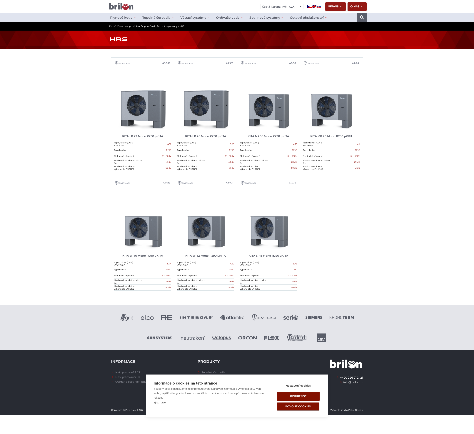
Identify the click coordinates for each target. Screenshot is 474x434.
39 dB (231, 162)
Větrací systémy (193, 17)
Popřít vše (298, 396)
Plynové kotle (121, 17)
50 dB (294, 168)
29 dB (357, 162)
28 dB (294, 162)
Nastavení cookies (298, 385)
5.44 (169, 263)
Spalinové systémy (264, 17)
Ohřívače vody (228, 17)
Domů (112, 26)
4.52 (169, 144)
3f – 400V (166, 156)
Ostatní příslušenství (307, 17)
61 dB (231, 168)
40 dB (168, 162)
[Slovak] (319, 6)
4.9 (358, 144)
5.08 (232, 144)
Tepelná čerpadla (156, 17)
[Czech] (309, 6)
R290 (168, 150)
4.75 (295, 144)
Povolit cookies (298, 406)
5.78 (295, 263)
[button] (362, 17)
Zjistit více (160, 402)
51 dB (357, 168)
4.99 (232, 263)
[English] (314, 6)
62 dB (168, 168)
